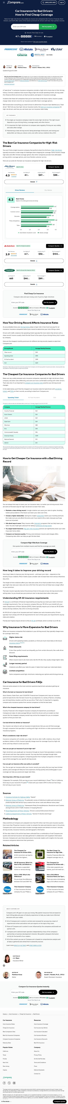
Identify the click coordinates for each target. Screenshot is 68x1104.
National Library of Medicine (15, 800)
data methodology (42, 80)
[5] (27, 782)
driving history (25, 327)
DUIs (12, 391)
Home (5, 1014)
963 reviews (14, 255)
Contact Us (37, 1074)
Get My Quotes (49, 302)
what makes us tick (35, 945)
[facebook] (4, 1083)
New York (5, 1062)
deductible (40, 516)
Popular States (7, 1047)
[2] (22, 642)
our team (23, 945)
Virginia (5, 1070)
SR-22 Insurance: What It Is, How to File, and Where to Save (23, 863)
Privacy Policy (38, 1055)
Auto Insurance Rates (9, 1024)
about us (17, 945)
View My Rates (49, 552)
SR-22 (7, 602)
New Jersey (6, 1066)
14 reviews (13, 176)
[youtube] (14, 1083)
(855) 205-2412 (50, 2)
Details (32, 182)
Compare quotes (59, 1101)
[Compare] (15, 2)
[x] (9, 1083)
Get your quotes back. (40, 42)
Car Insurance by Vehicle (40, 1028)
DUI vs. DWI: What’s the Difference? (22, 875)
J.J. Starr (9, 67)
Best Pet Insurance (39, 1043)
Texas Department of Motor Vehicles (17, 811)
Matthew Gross (22, 67)
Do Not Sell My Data (39, 1059)
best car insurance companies (50, 107)
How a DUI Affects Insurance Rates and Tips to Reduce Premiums (56, 876)
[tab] (20, 190)
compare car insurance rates (34, 383)
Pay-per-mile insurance (31, 529)
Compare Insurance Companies (11, 1039)
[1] (20, 642)
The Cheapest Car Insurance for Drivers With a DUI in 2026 (23, 851)
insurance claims (14, 643)
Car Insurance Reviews (40, 1035)
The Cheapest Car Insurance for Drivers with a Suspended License (56, 863)
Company (37, 1047)
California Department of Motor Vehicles (19, 814)
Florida (5, 1059)
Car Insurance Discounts (40, 1039)
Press (35, 1066)
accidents (58, 389)
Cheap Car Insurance (25, 1014)
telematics (37, 523)
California (5, 1051)
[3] (23, 642)
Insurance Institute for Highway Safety (18, 797)
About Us (36, 1051)
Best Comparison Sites (9, 1031)
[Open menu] (4, 2)
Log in (62, 2)
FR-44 (33, 621)
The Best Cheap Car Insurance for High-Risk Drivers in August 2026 (54, 851)
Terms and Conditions (40, 1062)
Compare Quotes (54, 167)
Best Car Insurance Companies (11, 1035)
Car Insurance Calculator (40, 1031)
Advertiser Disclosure (9, 84)
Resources (37, 1020)
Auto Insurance (13, 1014)
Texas (4, 1055)
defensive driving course (44, 526)
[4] (51, 780)
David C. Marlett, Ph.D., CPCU (41, 67)
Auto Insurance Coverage (41, 1024)
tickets (5, 391)
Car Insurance (7, 1020)
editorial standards (24, 80)
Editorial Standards (39, 1070)
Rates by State (7, 1043)
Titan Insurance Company (22, 887)
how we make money (9, 80)
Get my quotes (47, 27)
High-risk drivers (56, 150)
